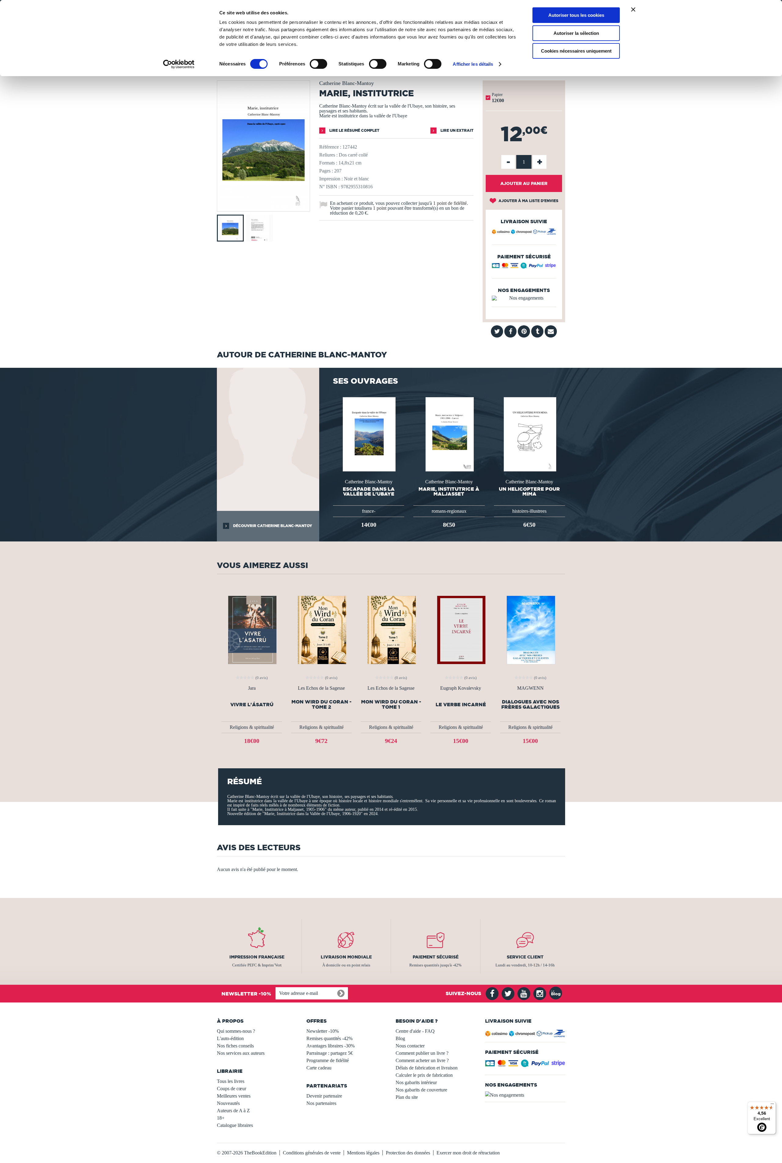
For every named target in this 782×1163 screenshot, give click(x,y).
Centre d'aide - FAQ (415, 1031)
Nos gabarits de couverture (421, 1089)
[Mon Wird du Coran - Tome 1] (391, 629)
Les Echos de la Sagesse (321, 688)
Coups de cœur (231, 1088)
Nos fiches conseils (235, 1045)
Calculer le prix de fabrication (424, 1075)
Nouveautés (228, 1103)
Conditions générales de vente (312, 1152)
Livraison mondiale (346, 956)
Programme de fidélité (327, 1060)
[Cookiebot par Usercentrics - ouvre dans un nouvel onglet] (179, 64)
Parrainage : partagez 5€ (329, 1053)
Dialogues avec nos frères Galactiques (530, 704)
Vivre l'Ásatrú (251, 704)
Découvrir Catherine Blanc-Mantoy (272, 526)
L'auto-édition (230, 1038)
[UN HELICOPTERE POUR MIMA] (529, 433)
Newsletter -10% (322, 1031)
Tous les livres (230, 1081)
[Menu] (772, 1105)
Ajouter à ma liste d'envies (528, 201)
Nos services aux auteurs (241, 1053)
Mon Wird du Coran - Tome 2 (321, 704)
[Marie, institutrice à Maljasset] (449, 433)
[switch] (318, 64)
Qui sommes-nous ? (236, 1031)
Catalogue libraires (235, 1125)
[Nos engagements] (524, 298)
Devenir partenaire (324, 1095)
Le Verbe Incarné (461, 704)
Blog (400, 1038)
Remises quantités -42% (329, 1038)
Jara (252, 688)
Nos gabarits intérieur (416, 1082)
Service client (525, 956)
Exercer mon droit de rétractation (468, 1152)
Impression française (256, 956)
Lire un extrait (456, 130)
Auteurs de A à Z (233, 1110)
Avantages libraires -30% (330, 1045)
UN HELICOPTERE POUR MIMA (529, 491)
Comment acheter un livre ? (422, 1060)
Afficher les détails (473, 64)
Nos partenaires (321, 1103)
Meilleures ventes (233, 1095)
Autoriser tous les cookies (576, 15)
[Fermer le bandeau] (633, 9)
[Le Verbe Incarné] (461, 629)
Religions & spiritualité (252, 727)
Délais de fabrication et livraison (427, 1067)
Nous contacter (410, 1045)
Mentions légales (363, 1152)
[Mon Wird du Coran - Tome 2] (321, 629)
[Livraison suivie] (524, 232)
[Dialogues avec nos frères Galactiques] (530, 629)
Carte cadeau (318, 1067)
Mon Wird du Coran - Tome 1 (391, 704)
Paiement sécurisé (436, 956)
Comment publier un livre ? (422, 1053)
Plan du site (407, 1097)
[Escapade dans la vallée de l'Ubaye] (368, 433)
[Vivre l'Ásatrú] (252, 629)
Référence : (330, 147)
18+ (221, 1118)
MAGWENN (530, 688)
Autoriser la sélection (576, 33)
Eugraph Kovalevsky (460, 688)
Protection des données (408, 1152)
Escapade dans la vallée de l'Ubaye (369, 491)
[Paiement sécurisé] (524, 267)
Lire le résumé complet (353, 130)
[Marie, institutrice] (263, 207)
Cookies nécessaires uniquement (576, 51)
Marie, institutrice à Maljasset (448, 491)
